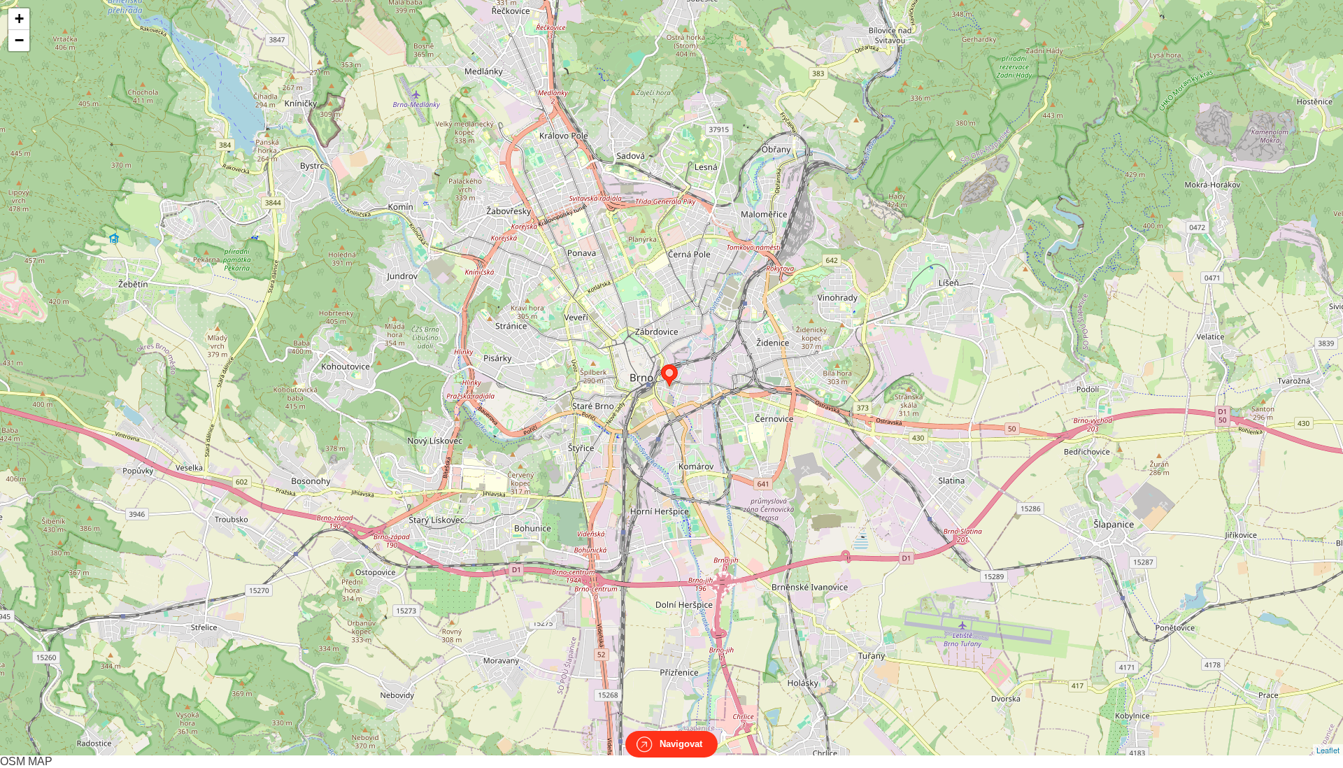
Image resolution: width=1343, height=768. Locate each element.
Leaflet (1328, 749)
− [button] (19, 40)
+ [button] (19, 18)
